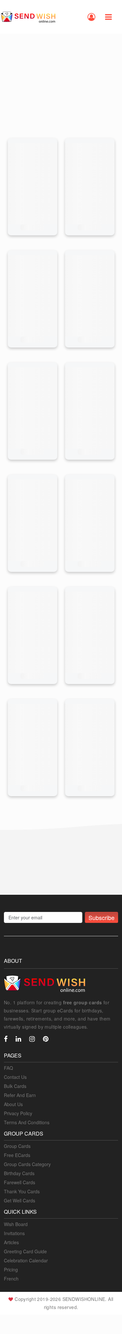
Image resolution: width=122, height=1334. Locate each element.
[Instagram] (32, 1039)
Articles (11, 1242)
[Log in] (91, 17)
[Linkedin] (18, 1039)
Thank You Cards (22, 1191)
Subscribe (101, 917)
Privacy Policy (18, 1113)
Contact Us (15, 1077)
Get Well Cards (19, 1200)
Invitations (14, 1233)
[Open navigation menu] (108, 17)
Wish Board (16, 1224)
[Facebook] (5, 1039)
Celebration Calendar (26, 1260)
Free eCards (17, 1155)
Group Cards (17, 1146)
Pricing (11, 1269)
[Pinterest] (45, 1039)
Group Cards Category (27, 1164)
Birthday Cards (19, 1173)
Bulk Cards (15, 1086)
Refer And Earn (20, 1095)
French (11, 1278)
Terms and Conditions (26, 1122)
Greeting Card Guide (25, 1251)
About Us (13, 1104)
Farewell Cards (19, 1182)
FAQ (8, 1068)
